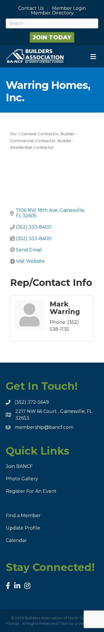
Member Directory (52, 13)
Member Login (69, 8)
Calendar (16, 540)
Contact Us (31, 8)
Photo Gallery (22, 479)
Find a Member (23, 515)
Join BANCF (19, 466)
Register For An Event (31, 491)
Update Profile (23, 528)
